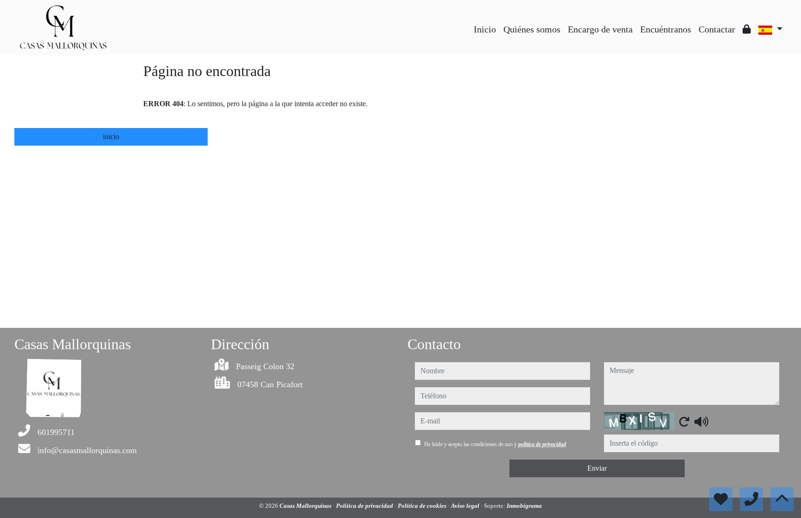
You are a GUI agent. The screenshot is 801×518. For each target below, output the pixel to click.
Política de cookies (423, 505)
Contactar (717, 29)
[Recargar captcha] (684, 421)
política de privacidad (542, 444)
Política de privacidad (365, 505)
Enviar (597, 468)
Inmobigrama (524, 505)
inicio (111, 137)
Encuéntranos (665, 29)
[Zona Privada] (747, 29)
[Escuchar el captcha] (701, 421)
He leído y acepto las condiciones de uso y (495, 444)
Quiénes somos (531, 29)
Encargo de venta (600, 29)
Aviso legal (466, 505)
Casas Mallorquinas (306, 505)
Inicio (485, 29)
